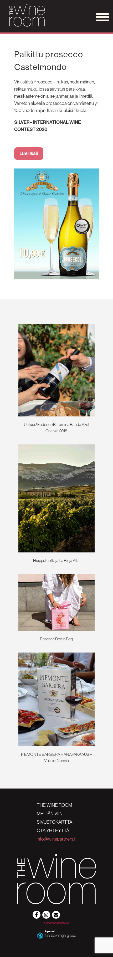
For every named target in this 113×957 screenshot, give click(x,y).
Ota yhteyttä (53, 830)
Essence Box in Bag (56, 638)
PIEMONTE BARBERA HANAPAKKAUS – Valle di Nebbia (56, 757)
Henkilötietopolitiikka (56, 923)
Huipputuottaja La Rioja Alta (56, 560)
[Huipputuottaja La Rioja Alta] (56, 550)
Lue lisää (28, 153)
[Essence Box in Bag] (56, 629)
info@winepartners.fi (56, 839)
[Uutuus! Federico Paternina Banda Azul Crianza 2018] (56, 414)
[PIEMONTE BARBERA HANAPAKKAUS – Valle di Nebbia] (56, 744)
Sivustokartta (54, 822)
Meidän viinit (51, 813)
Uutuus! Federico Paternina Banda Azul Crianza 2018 (56, 427)
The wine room (54, 805)
